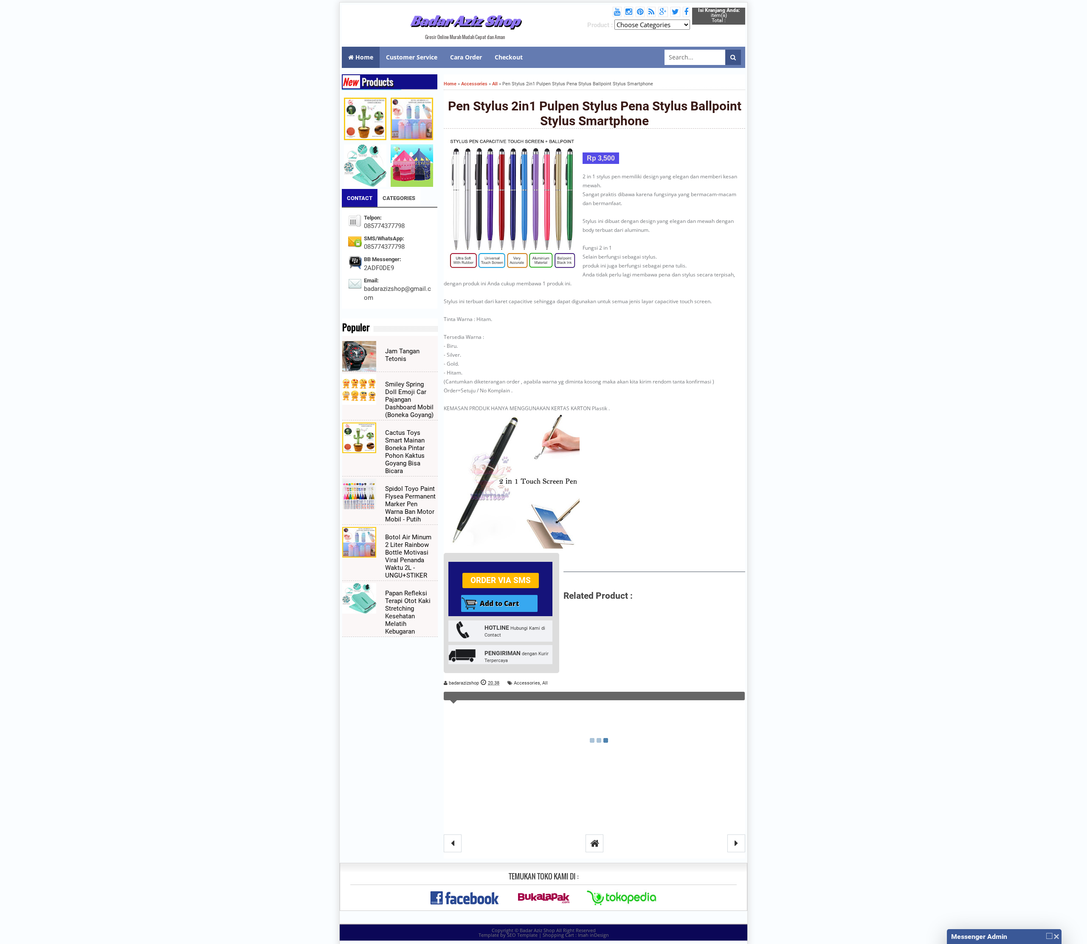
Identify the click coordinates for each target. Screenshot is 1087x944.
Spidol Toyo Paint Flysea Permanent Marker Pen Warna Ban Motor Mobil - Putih (410, 504)
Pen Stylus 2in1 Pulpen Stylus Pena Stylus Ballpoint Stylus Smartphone (594, 113)
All (545, 683)
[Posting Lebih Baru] (453, 843)
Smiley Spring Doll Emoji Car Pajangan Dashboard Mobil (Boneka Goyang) (409, 399)
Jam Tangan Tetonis (402, 355)
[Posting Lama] (736, 843)
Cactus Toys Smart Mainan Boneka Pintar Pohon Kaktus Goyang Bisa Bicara (405, 452)
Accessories (527, 683)
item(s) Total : (719, 15)
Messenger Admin (979, 937)
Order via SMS (500, 580)
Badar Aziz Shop (465, 20)
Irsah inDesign (593, 935)
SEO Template (522, 935)
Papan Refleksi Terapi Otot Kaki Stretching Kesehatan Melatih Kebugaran (408, 612)
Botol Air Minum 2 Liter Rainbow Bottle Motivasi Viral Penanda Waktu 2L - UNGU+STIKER (408, 556)
